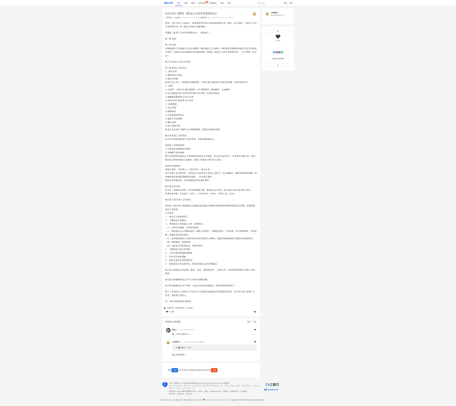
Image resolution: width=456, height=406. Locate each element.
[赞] (255, 329)
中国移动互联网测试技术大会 (193, 383)
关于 (170, 383)
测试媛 (177, 17)
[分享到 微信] (282, 52)
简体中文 (172, 394)
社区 (178, 3)
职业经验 (170, 13)
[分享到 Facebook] (279, 52)
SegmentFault (215, 391)
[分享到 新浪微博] (277, 52)
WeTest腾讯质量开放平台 (186, 391)
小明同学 (168, 17)
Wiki (229, 3)
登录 (291, 3)
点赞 (254, 322)
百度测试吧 (234, 391)
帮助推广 (226, 383)
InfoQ (200, 391)
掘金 (206, 391)
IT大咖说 (243, 391)
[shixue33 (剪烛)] (168, 330)
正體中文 (180, 394)
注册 (285, 3)
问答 (186, 3)
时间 (248, 322)
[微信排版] (255, 311)
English (189, 394)
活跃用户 (177, 383)
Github (214, 383)
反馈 (208, 383)
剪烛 (174, 329)
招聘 (193, 3)
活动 (222, 3)
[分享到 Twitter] (274, 52)
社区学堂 (203, 2)
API (220, 383)
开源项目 (213, 3)
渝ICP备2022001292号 (192, 400)
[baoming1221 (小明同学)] (254, 13)
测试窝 (225, 391)
